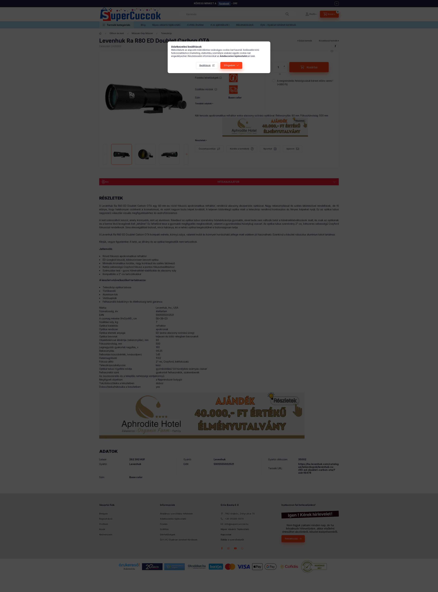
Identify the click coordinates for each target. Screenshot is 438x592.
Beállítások (205, 65)
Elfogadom (229, 65)
